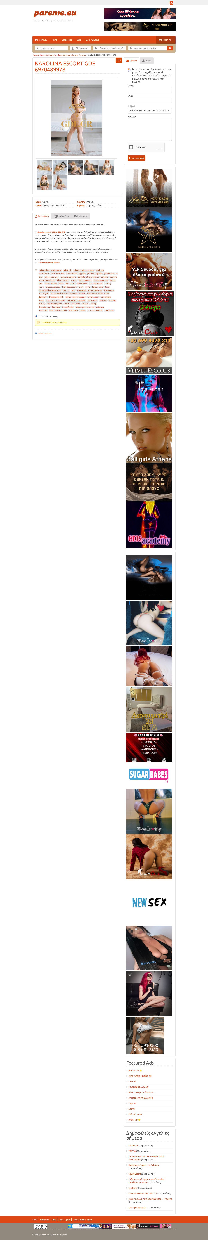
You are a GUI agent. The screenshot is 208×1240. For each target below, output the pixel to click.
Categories (67, 40)
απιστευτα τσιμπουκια (55, 300)
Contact (133, 60)
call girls (104, 277)
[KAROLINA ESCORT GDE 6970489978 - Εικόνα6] (44, 182)
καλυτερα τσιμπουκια (85, 307)
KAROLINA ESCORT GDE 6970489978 (65, 66)
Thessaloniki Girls (56, 297)
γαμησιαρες (92, 300)
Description (43, 216)
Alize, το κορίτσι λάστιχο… (142, 1092)
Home (54, 40)
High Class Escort (69, 287)
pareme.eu (42, 40)
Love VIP (133, 1081)
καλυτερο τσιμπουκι (58, 310)
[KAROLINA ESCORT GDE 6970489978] (76, 118)
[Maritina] (149, 856)
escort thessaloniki (67, 284)
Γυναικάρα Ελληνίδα (138, 1087)
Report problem (45, 333)
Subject (131, 106)
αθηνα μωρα (93, 297)
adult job (67, 270)
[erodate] (149, 481)
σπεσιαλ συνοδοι (95, 310)
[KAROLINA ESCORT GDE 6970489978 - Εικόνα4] (91, 167)
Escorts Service (96, 284)
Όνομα (131, 85)
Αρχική (36, 55)
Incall (81, 287)
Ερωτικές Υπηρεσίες (48, 55)
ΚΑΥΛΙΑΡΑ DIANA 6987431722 (143, 1193)
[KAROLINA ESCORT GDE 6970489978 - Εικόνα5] (106, 167)
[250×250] (145, 1035)
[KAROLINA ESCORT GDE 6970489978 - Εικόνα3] (75, 167)
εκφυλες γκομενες (54, 304)
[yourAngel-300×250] (149, 392)
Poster (148, 60)
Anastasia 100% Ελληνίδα (141, 1098)
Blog (79, 40)
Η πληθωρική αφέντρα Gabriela (144, 1165)
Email (130, 96)
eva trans (133, 1188)
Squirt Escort (135, 1174)
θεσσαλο (56, 307)
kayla (88, 287)
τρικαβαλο (109, 310)
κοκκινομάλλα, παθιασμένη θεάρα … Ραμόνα (150, 1199)
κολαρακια (73, 310)
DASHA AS (133, 1145)
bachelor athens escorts (88, 277)
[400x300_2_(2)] (149, 747)
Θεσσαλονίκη (68, 307)
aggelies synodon (86, 274)
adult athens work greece (50, 270)
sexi (73, 290)
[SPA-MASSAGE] (149, 709)
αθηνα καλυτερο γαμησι (76, 297)
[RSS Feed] (171, 3)
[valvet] (149, 354)
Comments (82, 216)
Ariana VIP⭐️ (135, 1120)
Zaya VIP (133, 1103)
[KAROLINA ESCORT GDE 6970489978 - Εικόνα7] (60, 182)
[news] (149, 902)
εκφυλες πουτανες (72, 304)
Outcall (66, 290)
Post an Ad (166, 40)
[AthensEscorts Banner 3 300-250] (149, 271)
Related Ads (63, 216)
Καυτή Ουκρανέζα (137, 1207)
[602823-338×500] (149, 947)
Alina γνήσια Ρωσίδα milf (140, 1076)
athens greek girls (68, 277)
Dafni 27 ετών (135, 1114)
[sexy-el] (149, 665)
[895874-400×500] (149, 993)
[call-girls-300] (149, 437)
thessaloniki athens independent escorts (68, 294)
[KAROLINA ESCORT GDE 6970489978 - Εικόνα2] (60, 167)
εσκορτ (85, 304)
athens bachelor (51, 277)
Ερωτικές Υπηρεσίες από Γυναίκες (72, 55)
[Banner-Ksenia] (149, 622)
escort (74, 280)
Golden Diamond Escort (49, 263)
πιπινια (82, 310)
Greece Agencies (53, 287)
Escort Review (51, 284)
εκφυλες (103, 300)
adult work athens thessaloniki (64, 274)
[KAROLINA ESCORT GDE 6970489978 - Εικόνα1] (44, 167)
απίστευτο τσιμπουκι (76, 300)
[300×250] (149, 187)
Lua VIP (132, 1109)
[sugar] (149, 775)
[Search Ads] (170, 48)
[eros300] (149, 524)
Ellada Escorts (63, 280)
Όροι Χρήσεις (92, 40)
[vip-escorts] (149, 229)
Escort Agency (85, 280)
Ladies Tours (97, 287)
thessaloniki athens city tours (89, 290)
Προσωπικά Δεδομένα (82, 1220)
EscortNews (82, 284)
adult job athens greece (84, 270)
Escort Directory (101, 280)
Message (132, 116)
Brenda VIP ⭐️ (135, 1070)
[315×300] (150, 313)
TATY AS (133, 1151)
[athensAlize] (149, 810)
